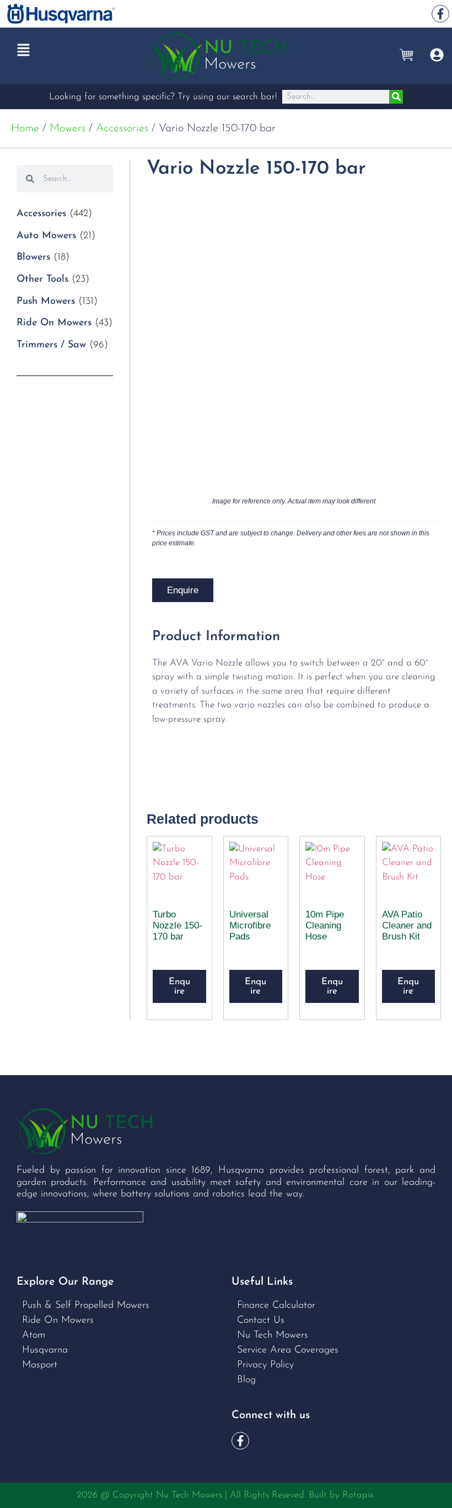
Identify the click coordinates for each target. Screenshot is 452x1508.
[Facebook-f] (440, 14)
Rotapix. (358, 1495)
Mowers (67, 128)
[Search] (396, 97)
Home (25, 128)
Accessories (122, 128)
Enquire (182, 590)
